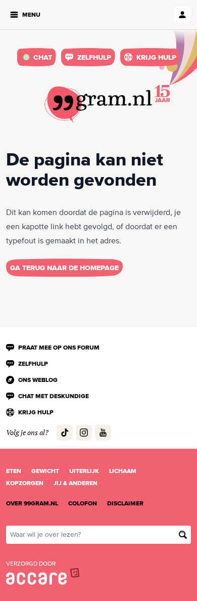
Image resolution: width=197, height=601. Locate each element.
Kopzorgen (24, 483)
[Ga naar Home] (98, 105)
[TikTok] (65, 432)
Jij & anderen (75, 483)
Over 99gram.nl (32, 503)
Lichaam (122, 471)
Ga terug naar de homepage (64, 268)
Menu (31, 14)
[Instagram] (84, 432)
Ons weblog (38, 379)
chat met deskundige (53, 396)
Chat (42, 57)
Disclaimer (125, 503)
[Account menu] (182, 14)
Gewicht (45, 471)
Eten (13, 471)
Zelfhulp (94, 57)
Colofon (82, 503)
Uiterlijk (84, 471)
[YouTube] (103, 432)
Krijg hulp (156, 57)
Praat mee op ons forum (59, 347)
